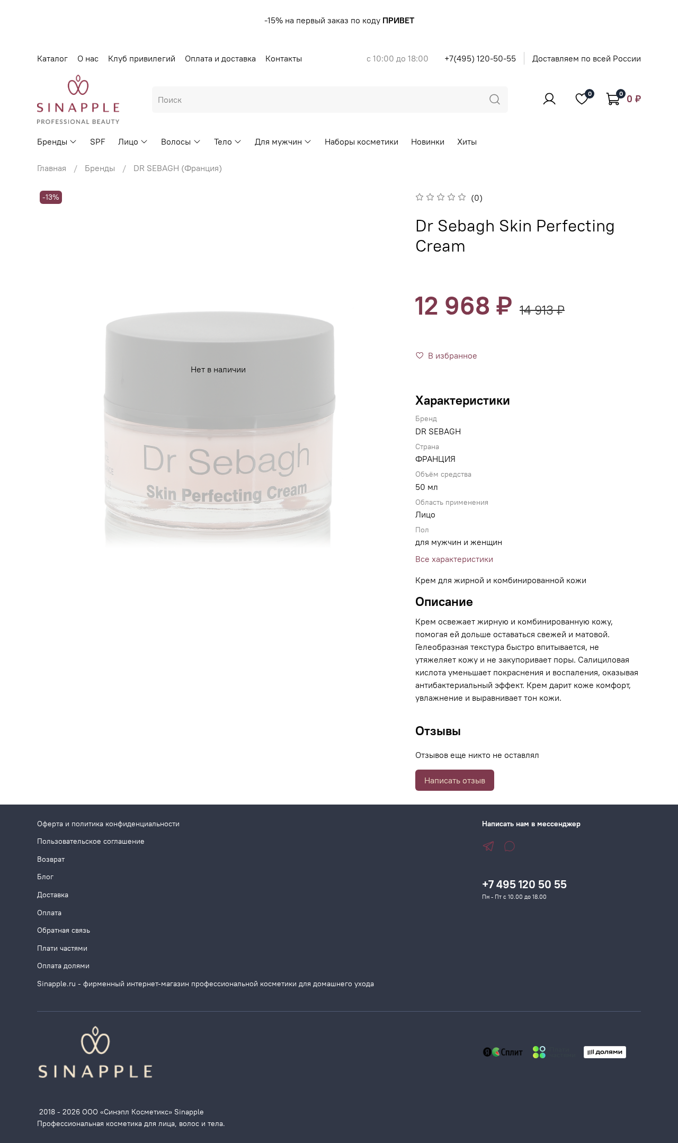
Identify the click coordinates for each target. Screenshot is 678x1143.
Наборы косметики (361, 141)
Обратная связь (63, 930)
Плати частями (62, 948)
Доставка (52, 894)
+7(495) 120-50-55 (480, 58)
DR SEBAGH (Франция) (177, 168)
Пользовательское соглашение (91, 841)
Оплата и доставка (220, 58)
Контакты (283, 58)
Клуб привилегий (141, 58)
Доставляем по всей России (586, 58)
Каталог (52, 58)
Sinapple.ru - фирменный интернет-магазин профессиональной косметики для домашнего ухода (205, 983)
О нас (88, 58)
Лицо (128, 141)
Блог (45, 876)
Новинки (427, 141)
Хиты (467, 141)
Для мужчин (278, 141)
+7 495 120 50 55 (524, 884)
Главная (51, 168)
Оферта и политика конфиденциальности (108, 823)
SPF (97, 141)
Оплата (49, 912)
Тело (223, 141)
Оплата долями (63, 965)
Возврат (51, 859)
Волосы (176, 141)
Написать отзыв (454, 780)
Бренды (52, 141)
